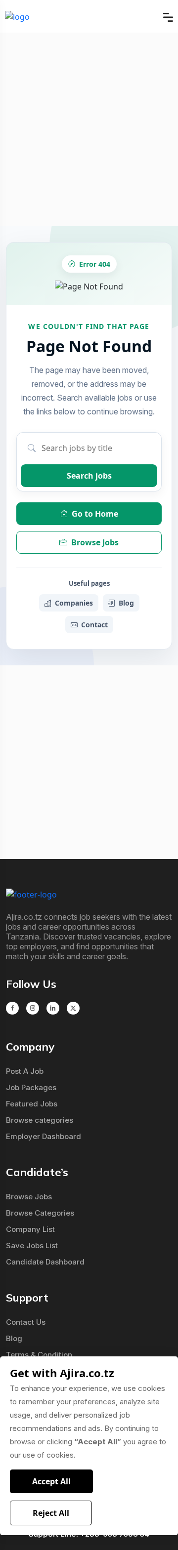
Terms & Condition (39, 1354)
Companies (74, 603)
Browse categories (39, 1120)
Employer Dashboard (43, 1136)
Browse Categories (40, 1213)
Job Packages (31, 1087)
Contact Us (25, 1322)
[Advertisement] (89, 129)
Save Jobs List (32, 1245)
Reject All (51, 1513)
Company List (30, 1229)
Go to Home (95, 513)
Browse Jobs (95, 542)
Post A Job (25, 1071)
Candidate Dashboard (45, 1261)
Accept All (51, 1481)
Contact (94, 624)
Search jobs (89, 475)
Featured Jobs (31, 1103)
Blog (126, 603)
